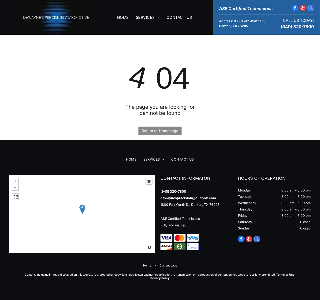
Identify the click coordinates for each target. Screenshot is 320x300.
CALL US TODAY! (298, 20)
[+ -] (82, 214)
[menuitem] (123, 17)
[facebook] (295, 8)
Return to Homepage (160, 130)
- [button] (15, 187)
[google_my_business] (310, 8)
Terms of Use (285, 274)
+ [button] (15, 181)
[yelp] (303, 8)
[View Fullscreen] (15, 197)
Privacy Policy (160, 278)
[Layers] (149, 181)
